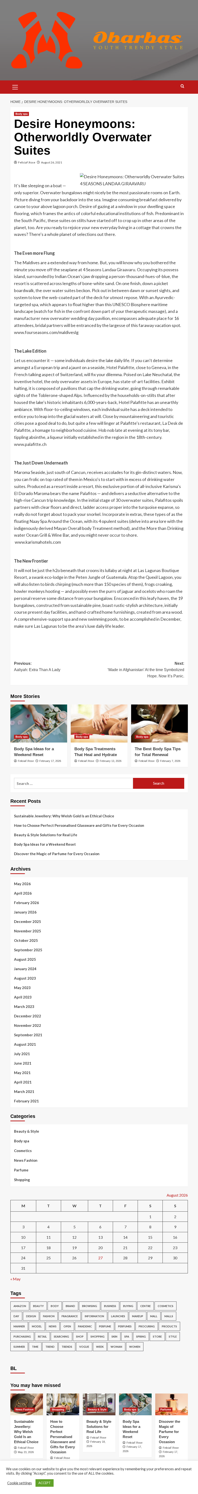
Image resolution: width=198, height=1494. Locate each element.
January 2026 (25, 912)
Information (94, 1316)
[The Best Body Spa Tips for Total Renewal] (159, 723)
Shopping (22, 1179)
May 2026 (22, 884)
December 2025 (27, 921)
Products (169, 1326)
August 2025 (25, 959)
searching (61, 1336)
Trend (50, 1346)
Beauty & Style (26, 1131)
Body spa (21, 113)
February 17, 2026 (50, 760)
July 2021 (22, 1054)
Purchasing (22, 1336)
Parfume (21, 1170)
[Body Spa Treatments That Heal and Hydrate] (99, 723)
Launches (118, 1316)
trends (67, 1346)
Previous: (37, 666)
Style (173, 1336)
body (55, 1306)
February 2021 (26, 1101)
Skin (114, 1336)
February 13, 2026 (110, 760)
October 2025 (26, 940)
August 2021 (25, 1044)
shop (80, 1336)
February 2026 (26, 902)
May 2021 (22, 1072)
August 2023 (25, 978)
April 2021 (23, 1082)
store (157, 1336)
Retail (42, 1336)
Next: (145, 669)
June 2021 (22, 1063)
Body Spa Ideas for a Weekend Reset (45, 844)
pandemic (85, 1326)
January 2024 (25, 969)
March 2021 (24, 1091)
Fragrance (70, 1316)
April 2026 (23, 893)
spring (141, 1336)
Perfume (105, 1326)
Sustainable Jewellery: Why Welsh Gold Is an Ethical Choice (64, 816)
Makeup (137, 1316)
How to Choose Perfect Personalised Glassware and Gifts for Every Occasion (79, 825)
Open (67, 1326)
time (35, 1346)
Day (16, 1316)
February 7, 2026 (170, 760)
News (53, 1326)
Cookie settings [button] (19, 1483)
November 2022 (27, 1025)
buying (128, 1306)
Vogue (84, 1346)
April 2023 (23, 997)
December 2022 (27, 1016)
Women (134, 1346)
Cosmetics (23, 1150)
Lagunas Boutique (162, 570)
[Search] (182, 86)
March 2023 (24, 1006)
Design (31, 1316)
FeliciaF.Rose (26, 162)
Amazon (20, 1306)
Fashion (49, 1316)
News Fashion (25, 1160)
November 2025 (27, 931)
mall (153, 1316)
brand (70, 1306)
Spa (126, 1336)
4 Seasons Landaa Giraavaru (109, 269)
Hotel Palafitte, (121, 367)
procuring (147, 1326)
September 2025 (28, 950)
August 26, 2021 (51, 162)
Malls (168, 1316)
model (37, 1326)
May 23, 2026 (26, 1452)
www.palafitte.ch (30, 444)
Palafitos (88, 493)
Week (100, 1346)
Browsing (89, 1306)
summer (19, 1346)
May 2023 (22, 987)
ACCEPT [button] (44, 1483)
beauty (38, 1306)
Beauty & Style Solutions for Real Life (45, 835)
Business (110, 1306)
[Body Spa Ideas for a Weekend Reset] (38, 723)
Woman (116, 1346)
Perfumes (125, 1326)
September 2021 (28, 1035)
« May (15, 1279)
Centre (145, 1306)
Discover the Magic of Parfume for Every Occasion (56, 854)
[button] (15, 86)
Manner (19, 1326)
